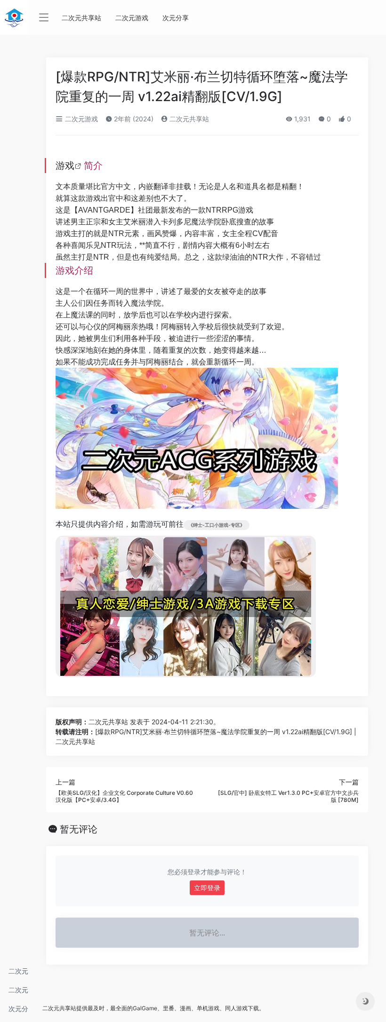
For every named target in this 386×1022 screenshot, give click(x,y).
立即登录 (207, 888)
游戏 (65, 165)
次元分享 (18, 1011)
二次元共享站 (18, 974)
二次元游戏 (18, 992)
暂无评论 (78, 829)
